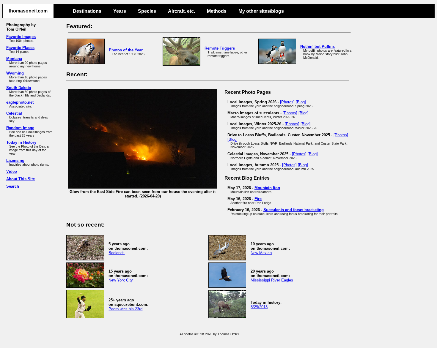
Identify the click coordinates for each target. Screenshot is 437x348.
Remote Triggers (220, 48)
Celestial (14, 113)
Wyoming (15, 73)
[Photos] (287, 102)
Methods (217, 11)
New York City (121, 280)
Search (12, 186)
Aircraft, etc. (181, 11)
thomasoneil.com (28, 10)
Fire (258, 199)
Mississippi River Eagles (272, 280)
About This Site (20, 179)
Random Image (20, 128)
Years (119, 11)
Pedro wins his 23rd (125, 309)
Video (11, 171)
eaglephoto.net (20, 102)
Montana (14, 58)
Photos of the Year (126, 50)
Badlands (117, 253)
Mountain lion (267, 188)
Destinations (87, 11)
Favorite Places (20, 47)
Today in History (21, 142)
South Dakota (18, 88)
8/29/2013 (259, 307)
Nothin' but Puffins (317, 46)
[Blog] (301, 102)
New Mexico (261, 253)
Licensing (15, 160)
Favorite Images (21, 36)
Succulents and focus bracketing (293, 210)
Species (147, 11)
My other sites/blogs (261, 11)
